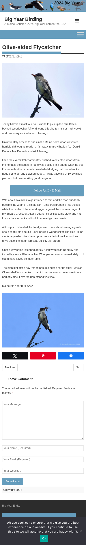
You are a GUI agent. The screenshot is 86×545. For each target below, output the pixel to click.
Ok (44, 538)
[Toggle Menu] (80, 34)
